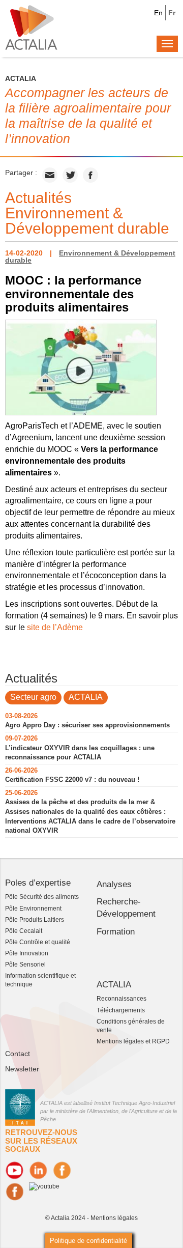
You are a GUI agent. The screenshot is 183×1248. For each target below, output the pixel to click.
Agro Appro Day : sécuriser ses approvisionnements (87, 725)
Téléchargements (121, 1010)
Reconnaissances (121, 998)
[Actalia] (31, 27)
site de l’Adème (55, 627)
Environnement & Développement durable (90, 256)
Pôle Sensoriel (25, 964)
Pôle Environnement (33, 908)
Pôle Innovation (26, 953)
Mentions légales (114, 1218)
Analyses (114, 884)
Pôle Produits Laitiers (34, 919)
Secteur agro (33, 697)
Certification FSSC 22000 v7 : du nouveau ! (72, 779)
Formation (116, 932)
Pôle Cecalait (23, 930)
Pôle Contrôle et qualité (37, 942)
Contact (17, 1054)
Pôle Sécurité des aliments (42, 896)
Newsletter (22, 1069)
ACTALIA (86, 697)
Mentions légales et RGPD (133, 1041)
